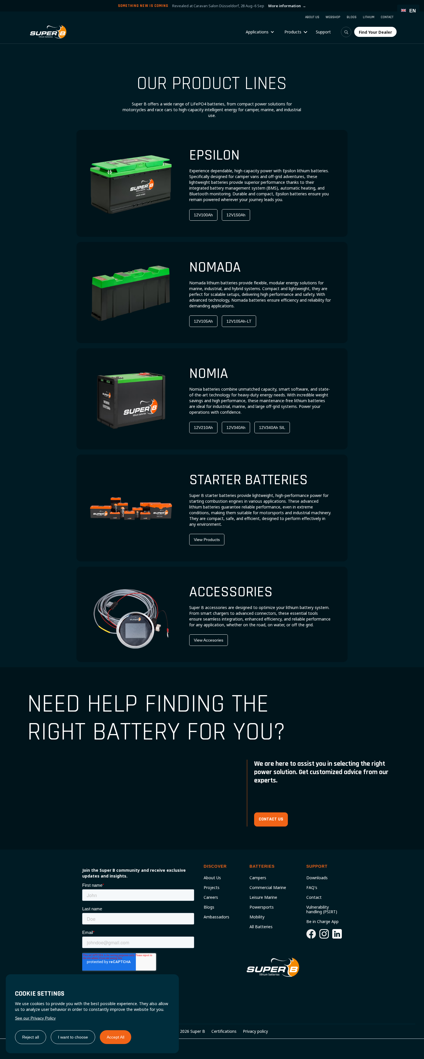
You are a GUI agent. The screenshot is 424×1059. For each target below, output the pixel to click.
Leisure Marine (263, 897)
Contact (314, 897)
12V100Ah (203, 215)
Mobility (256, 917)
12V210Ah (203, 427)
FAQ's (311, 887)
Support (323, 32)
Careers (211, 897)
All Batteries (261, 926)
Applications (257, 32)
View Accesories (208, 640)
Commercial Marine (267, 887)
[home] (48, 32)
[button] (260, 32)
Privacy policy (255, 1031)
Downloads (317, 877)
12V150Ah (235, 215)
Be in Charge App (322, 921)
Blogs (209, 907)
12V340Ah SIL (272, 427)
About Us (212, 877)
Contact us (271, 819)
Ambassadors (216, 917)
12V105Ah (203, 321)
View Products (207, 539)
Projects (211, 887)
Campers (257, 877)
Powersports (261, 907)
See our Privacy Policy (35, 1018)
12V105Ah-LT (239, 321)
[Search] (346, 32)
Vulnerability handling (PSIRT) (321, 909)
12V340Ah (235, 427)
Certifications (224, 1031)
